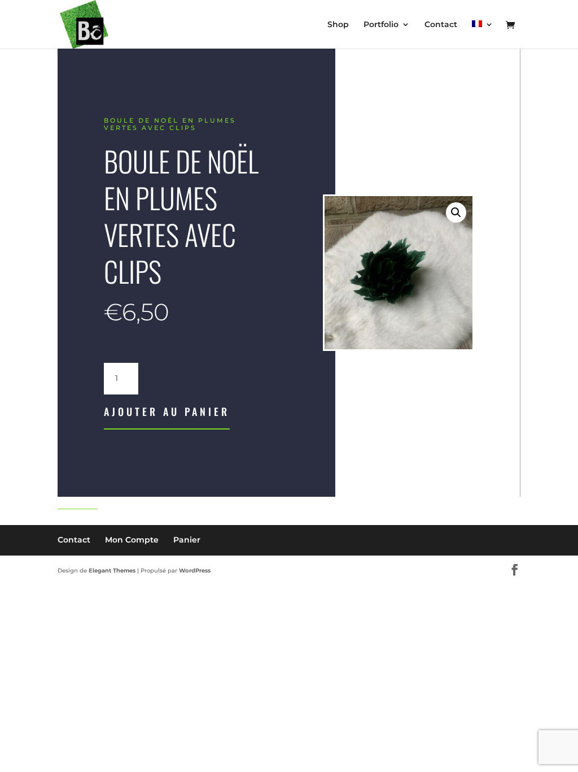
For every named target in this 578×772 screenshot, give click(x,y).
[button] (456, 212)
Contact (440, 24)
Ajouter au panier (167, 411)
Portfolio (381, 24)
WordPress (195, 570)
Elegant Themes (112, 570)
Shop (338, 24)
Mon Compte (132, 540)
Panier (186, 540)
